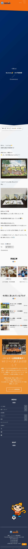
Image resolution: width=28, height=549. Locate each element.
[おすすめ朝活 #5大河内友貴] (9, 271)
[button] (24, 2)
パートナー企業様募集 (14, 389)
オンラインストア (4, 422)
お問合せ (2, 425)
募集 (2, 419)
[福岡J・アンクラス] (6, 3)
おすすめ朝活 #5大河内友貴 (8, 281)
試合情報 (2, 412)
